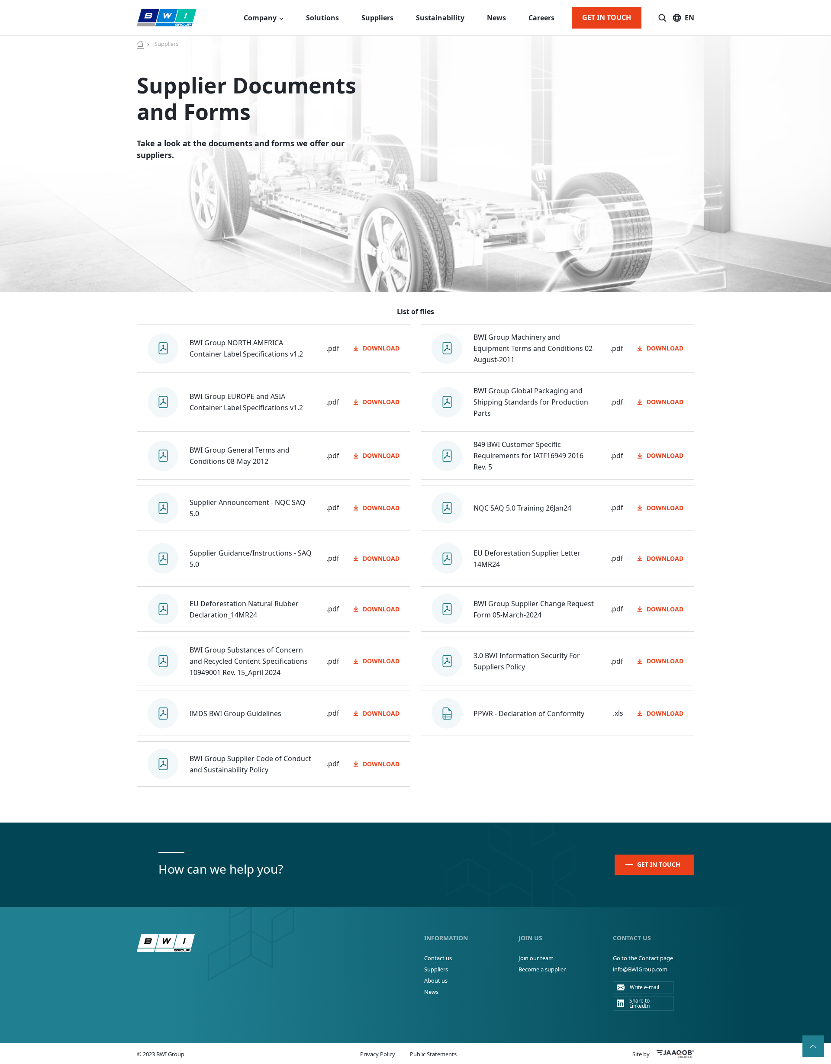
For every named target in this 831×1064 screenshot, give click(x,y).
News (496, 18)
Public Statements (433, 1054)
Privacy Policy (377, 1054)
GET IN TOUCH (606, 17)
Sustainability (440, 18)
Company (260, 18)
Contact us (438, 958)
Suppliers (377, 18)
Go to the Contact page (643, 958)
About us (436, 980)
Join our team (536, 958)
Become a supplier (542, 969)
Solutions (322, 18)
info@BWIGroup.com (640, 969)
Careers (541, 18)
